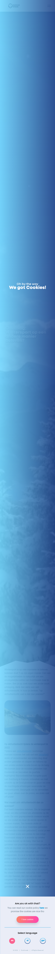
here (42, 907)
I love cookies (27, 919)
